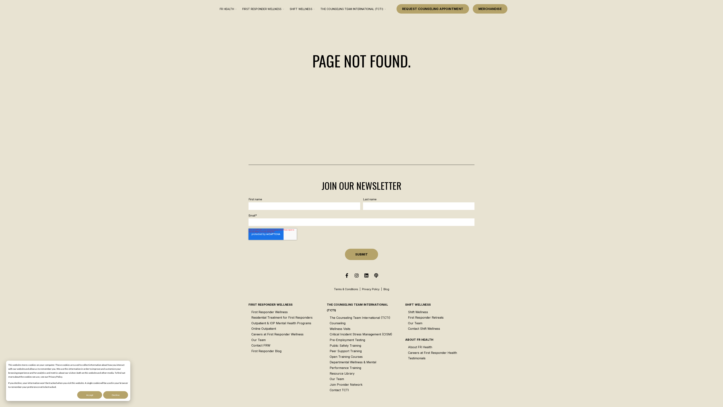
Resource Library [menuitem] (342, 373)
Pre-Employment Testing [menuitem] (347, 340)
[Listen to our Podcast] (376, 275)
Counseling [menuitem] (337, 323)
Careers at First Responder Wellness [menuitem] (277, 334)
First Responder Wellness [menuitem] (271, 304)
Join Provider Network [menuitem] (346, 384)
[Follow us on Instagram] (356, 275)
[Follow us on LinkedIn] (366, 275)
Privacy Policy (371, 289)
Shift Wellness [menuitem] (418, 304)
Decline (116, 395)
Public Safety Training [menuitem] (345, 345)
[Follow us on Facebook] (347, 275)
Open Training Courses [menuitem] (346, 357)
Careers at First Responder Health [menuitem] (432, 353)
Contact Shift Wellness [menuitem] (424, 328)
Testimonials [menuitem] (417, 358)
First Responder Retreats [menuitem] (426, 317)
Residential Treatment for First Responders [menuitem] (282, 317)
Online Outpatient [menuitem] (263, 328)
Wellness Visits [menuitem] (340, 329)
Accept (89, 395)
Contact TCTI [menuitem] (339, 390)
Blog (386, 289)
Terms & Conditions (346, 289)
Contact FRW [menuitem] (260, 345)
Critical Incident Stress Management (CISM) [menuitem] (361, 334)
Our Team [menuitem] (258, 340)
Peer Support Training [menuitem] (346, 351)
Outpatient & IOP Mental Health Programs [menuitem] (281, 323)
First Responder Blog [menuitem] (266, 351)
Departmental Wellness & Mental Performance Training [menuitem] (353, 365)
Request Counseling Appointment (432, 9)
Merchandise (490, 9)
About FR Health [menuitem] (419, 339)
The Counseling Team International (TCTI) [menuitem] (357, 307)
